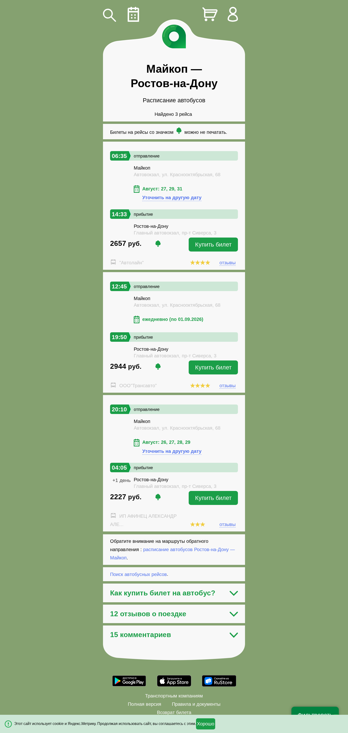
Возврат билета (174, 712)
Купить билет (213, 244)
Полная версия (144, 704)
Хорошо (205, 723)
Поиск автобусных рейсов (138, 574)
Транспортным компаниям (174, 695)
